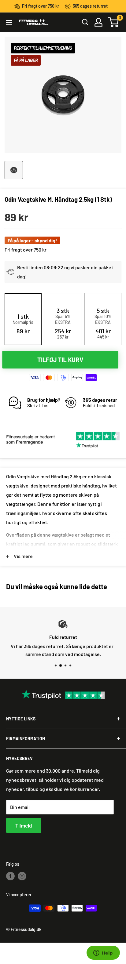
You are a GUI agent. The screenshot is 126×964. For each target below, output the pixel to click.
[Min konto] (98, 22)
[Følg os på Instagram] (22, 876)
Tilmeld (23, 825)
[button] (23, 323)
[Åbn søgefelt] (85, 22)
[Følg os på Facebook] (10, 876)
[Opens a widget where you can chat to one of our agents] (103, 953)
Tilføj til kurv (60, 359)
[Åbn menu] (9, 22)
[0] (113, 22)
